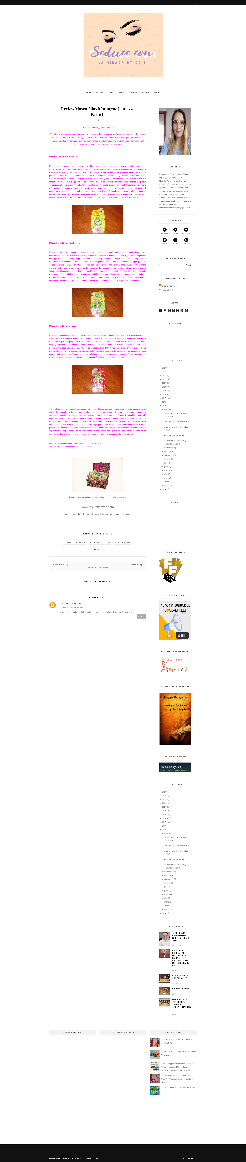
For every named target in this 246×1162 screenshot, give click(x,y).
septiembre (169, 455)
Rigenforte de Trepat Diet (174, 435)
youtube (164, 244)
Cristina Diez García (170, 286)
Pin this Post (124, 542)
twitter (175, 233)
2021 (164, 383)
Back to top (189, 1159)
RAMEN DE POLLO (181, 988)
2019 (164, 391)
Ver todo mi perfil (166, 290)
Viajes (134, 93)
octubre (167, 451)
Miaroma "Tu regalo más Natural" (177, 422)
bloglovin (186, 233)
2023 (164, 375)
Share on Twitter (101, 542)
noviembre (168, 448)
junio (166, 467)
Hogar (157, 93)
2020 (164, 387)
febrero (167, 482)
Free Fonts (95, 1158)
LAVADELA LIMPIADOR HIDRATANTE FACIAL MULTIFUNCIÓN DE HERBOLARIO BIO (181, 958)
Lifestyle (122, 93)
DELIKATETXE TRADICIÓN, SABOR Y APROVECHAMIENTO (181, 1004)
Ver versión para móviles (98, 567)
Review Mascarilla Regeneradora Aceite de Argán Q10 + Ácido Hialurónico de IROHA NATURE (178, 1079)
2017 (164, 398)
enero (166, 486)
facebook (164, 233)
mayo (166, 470)
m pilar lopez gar (70, 603)
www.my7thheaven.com (98, 507)
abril (166, 474)
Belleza (99, 93)
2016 (164, 402)
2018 (164, 394)
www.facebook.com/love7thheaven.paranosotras (97, 514)
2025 (164, 368)
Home (88, 93)
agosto (167, 459)
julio (166, 463)
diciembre (168, 410)
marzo (167, 478)
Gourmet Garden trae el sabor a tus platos (178, 1088)
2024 (164, 372)
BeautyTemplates (83, 1158)
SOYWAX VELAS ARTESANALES (180, 976)
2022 (164, 379)
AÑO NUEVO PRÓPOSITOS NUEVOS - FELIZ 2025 (180, 937)
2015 (164, 406)
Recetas (145, 93)
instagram (186, 244)
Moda (110, 93)
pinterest (175, 244)
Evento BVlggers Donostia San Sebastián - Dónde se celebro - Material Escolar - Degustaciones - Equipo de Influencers (178, 1067)
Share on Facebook (76, 542)
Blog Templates (55, 1158)
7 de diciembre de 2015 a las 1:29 (72, 608)
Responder (141, 616)
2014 (164, 489)
